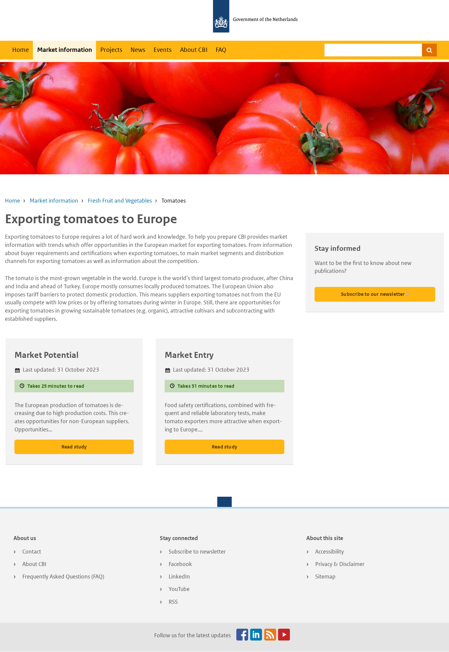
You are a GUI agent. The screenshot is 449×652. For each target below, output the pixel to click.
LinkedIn (179, 576)
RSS (173, 601)
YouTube (179, 589)
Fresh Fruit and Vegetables (120, 200)
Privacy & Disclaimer (340, 564)
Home (20, 50)
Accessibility (329, 551)
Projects (111, 50)
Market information (64, 50)
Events (163, 50)
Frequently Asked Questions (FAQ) (63, 576)
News (137, 50)
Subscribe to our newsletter (373, 294)
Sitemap (325, 576)
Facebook (180, 564)
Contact (31, 551)
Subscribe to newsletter (197, 551)
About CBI (193, 50)
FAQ (221, 50)
